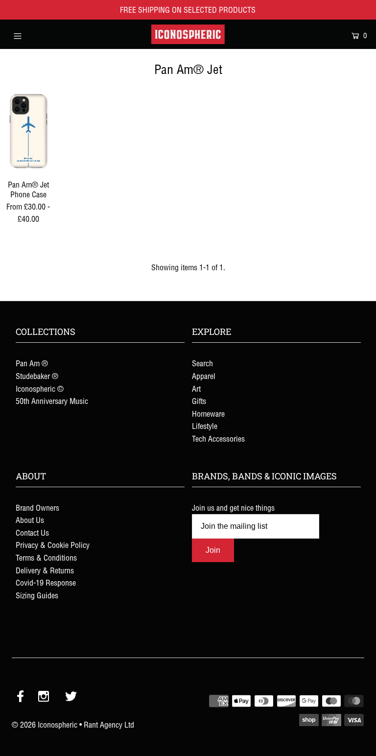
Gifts (199, 401)
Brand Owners (37, 508)
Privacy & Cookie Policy (53, 545)
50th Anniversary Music (52, 401)
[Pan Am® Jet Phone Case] (28, 131)
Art (196, 389)
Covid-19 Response (46, 583)
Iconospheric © (40, 389)
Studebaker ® (37, 376)
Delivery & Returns (45, 570)
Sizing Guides (37, 595)
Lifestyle (204, 426)
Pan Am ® (32, 363)
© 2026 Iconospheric (44, 725)
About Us (30, 520)
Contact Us (32, 533)
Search (202, 363)
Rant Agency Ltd (109, 725)
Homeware (208, 414)
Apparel (203, 376)
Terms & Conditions (46, 558)
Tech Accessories (218, 439)
